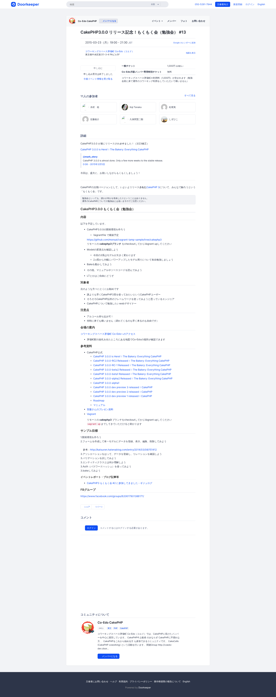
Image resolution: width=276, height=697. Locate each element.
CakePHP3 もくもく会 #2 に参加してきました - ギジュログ (119, 483)
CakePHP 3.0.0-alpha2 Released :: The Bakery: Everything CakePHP (132, 378)
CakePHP (124, 628)
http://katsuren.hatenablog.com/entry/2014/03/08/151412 (123, 449)
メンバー (171, 21)
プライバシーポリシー (141, 681)
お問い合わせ (198, 21)
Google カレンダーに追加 (184, 42)
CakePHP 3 (153, 187)
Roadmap (98, 400)
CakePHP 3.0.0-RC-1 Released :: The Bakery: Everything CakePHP (131, 365)
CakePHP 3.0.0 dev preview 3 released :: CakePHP (123, 387)
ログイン (249, 4)
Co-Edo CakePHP (87, 21)
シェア (87, 507)
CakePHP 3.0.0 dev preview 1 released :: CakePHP (122, 396)
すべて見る (189, 95)
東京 (109, 628)
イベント (156, 21)
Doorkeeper (144, 687)
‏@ (90, 156)
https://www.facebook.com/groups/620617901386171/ (112, 496)
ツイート (99, 507)
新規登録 (237, 4)
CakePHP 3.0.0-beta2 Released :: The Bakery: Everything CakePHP (132, 369)
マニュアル (99, 405)
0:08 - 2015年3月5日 (94, 164)
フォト (184, 21)
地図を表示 (190, 53)
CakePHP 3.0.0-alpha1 (106, 382)
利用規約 (123, 681)
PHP (115, 628)
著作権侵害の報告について (167, 681)
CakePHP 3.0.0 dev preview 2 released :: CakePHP (122, 391)
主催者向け (222, 4)
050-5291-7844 (203, 4)
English (261, 4)
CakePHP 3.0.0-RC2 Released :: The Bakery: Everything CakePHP (131, 360)
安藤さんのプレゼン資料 (100, 409)
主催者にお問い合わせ (97, 681)
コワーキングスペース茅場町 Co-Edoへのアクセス (107, 333)
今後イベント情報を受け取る (98, 78)
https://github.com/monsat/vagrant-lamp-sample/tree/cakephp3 (124, 239)
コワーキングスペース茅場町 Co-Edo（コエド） (110, 51)
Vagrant (91, 414)
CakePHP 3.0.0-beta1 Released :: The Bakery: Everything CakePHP (132, 374)
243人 (101, 628)
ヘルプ (113, 681)
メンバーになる (109, 21)
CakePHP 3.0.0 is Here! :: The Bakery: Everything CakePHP (114, 149)
